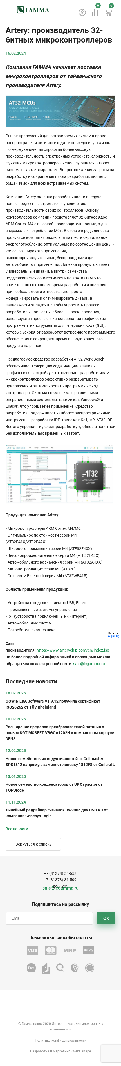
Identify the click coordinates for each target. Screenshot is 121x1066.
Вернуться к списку (33, 844)
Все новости (17, 829)
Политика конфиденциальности (60, 1041)
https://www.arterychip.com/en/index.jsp (73, 650)
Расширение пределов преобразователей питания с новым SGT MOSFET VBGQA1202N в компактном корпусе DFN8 (60, 733)
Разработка (39, 1051)
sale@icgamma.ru (89, 663)
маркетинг (61, 1051)
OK (106, 918)
